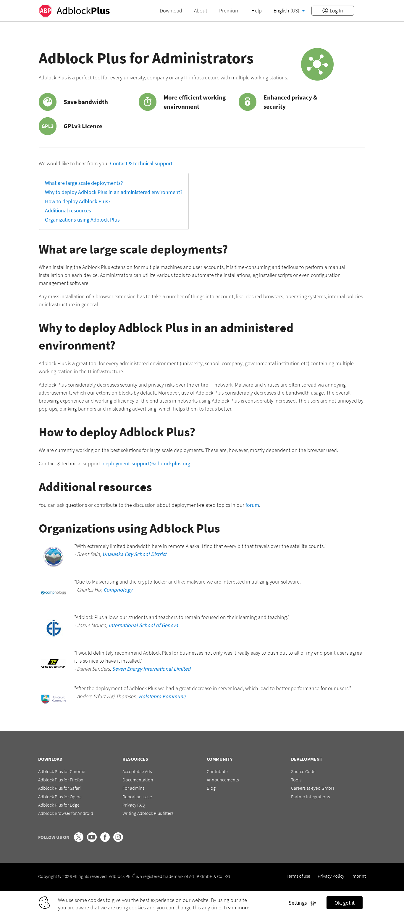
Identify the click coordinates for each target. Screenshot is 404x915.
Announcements (223, 780)
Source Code (303, 771)
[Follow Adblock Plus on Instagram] (118, 840)
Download (171, 10)
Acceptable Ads (137, 771)
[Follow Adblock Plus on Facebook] (105, 840)
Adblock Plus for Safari (59, 788)
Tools (296, 780)
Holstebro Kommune (162, 696)
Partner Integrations (310, 796)
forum (252, 504)
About (200, 10)
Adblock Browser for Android (65, 813)
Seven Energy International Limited (151, 668)
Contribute (217, 771)
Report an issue (137, 796)
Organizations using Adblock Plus (82, 219)
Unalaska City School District (134, 554)
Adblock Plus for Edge (59, 805)
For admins (133, 788)
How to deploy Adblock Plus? (78, 201)
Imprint (358, 876)
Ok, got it (344, 902)
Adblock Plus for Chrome (61, 771)
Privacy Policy (331, 876)
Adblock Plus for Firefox (60, 780)
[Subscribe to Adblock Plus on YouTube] (91, 840)
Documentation (137, 780)
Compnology (118, 589)
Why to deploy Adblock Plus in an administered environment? (113, 192)
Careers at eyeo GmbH (312, 788)
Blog (211, 788)
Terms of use (298, 876)
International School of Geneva (143, 625)
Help (256, 10)
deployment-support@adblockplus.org (146, 463)
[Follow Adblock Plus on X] (78, 840)
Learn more (236, 907)
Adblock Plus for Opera (60, 796)
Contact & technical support (141, 163)
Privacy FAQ (133, 805)
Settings (300, 902)
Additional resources (68, 210)
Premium (229, 10)
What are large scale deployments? (84, 183)
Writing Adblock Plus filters (147, 813)
